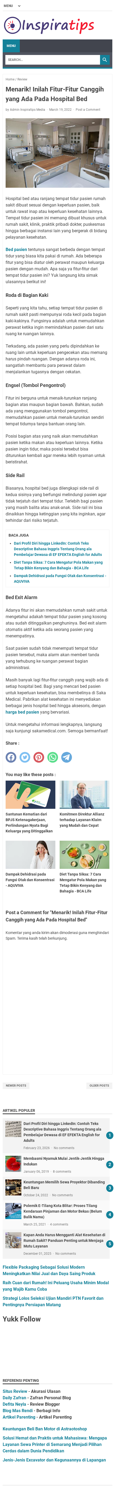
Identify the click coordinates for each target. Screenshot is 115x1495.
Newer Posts (16, 1085)
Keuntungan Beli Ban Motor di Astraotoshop (45, 1428)
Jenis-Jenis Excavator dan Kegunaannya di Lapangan (54, 1460)
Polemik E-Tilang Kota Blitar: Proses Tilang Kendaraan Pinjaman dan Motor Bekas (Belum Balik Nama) (63, 1211)
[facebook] (11, 757)
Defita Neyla (14, 1404)
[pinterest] (38, 757)
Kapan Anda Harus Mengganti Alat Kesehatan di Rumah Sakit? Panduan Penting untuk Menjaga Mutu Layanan (64, 1240)
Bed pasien (16, 249)
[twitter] (25, 757)
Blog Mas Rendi (18, 1410)
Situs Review (15, 1391)
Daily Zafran (14, 1397)
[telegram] (66, 757)
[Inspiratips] (49, 25)
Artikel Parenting (19, 1417)
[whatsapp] (52, 757)
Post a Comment (88, 110)
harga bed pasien (22, 712)
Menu (11, 46)
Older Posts (99, 1085)
